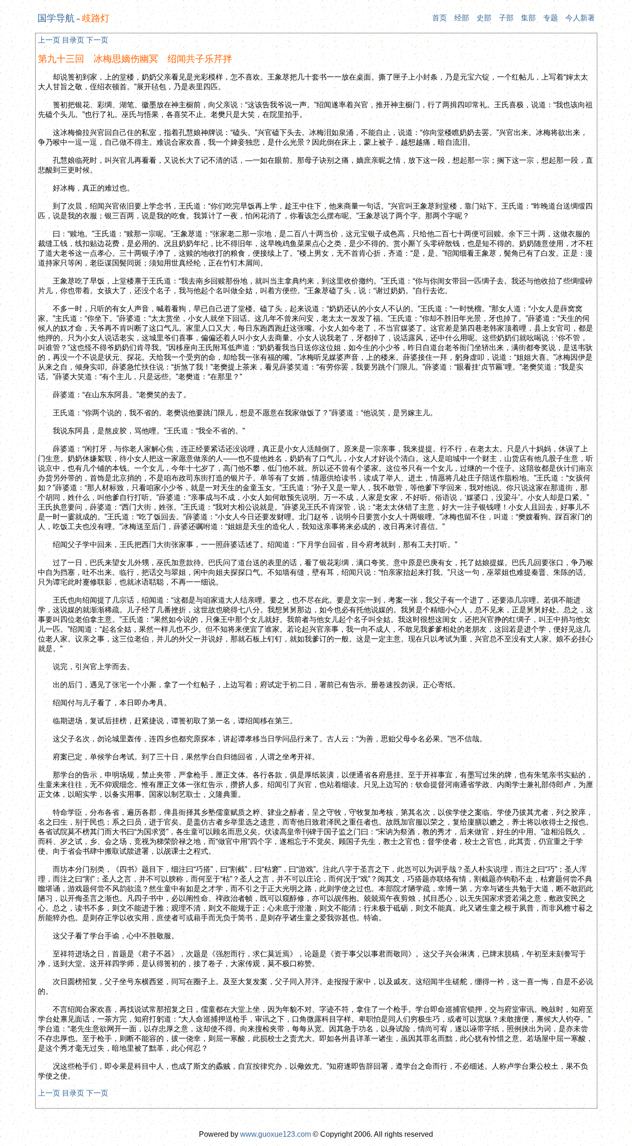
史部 (484, 18)
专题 (550, 18)
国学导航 (55, 18)
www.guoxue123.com (275, 1134)
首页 (439, 18)
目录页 (73, 40)
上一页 (49, 40)
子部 (506, 18)
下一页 (97, 40)
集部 (528, 18)
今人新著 (580, 18)
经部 (461, 18)
